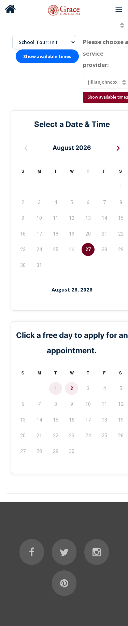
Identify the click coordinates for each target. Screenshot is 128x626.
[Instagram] (96, 552)
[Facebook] (31, 552)
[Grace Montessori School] (64, 9)
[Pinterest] (64, 583)
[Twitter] (64, 552)
